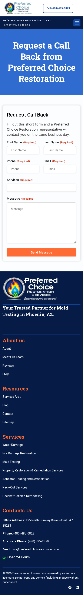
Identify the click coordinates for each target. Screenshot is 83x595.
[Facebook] (70, 587)
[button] (76, 22)
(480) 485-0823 (18, 533)
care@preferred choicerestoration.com (31, 549)
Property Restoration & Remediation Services (33, 470)
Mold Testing (11, 462)
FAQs (6, 374)
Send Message (41, 252)
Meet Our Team (13, 357)
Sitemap (8, 422)
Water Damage (13, 445)
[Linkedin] (77, 587)
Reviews (8, 365)
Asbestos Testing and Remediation (26, 479)
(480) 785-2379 (26, 541)
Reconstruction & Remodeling (22, 496)
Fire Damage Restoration (19, 453)
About (7, 348)
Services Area (12, 396)
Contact (8, 413)
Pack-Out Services (15, 487)
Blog (6, 405)
